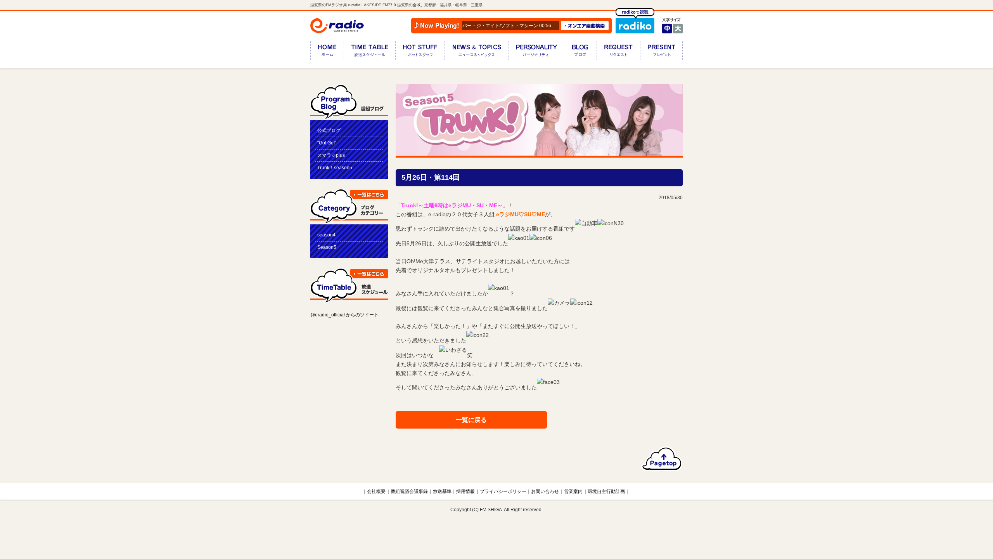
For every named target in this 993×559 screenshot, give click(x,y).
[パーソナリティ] (536, 52)
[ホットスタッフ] (420, 52)
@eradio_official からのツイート (344, 315)
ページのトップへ (662, 458)
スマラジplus (331, 155)
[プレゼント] (661, 52)
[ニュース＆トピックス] (477, 52)
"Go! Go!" (326, 143)
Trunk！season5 (334, 167)
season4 (326, 235)
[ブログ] (580, 52)
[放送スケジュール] (369, 52)
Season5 (326, 247)
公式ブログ (329, 130)
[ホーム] (327, 52)
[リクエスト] (618, 52)
